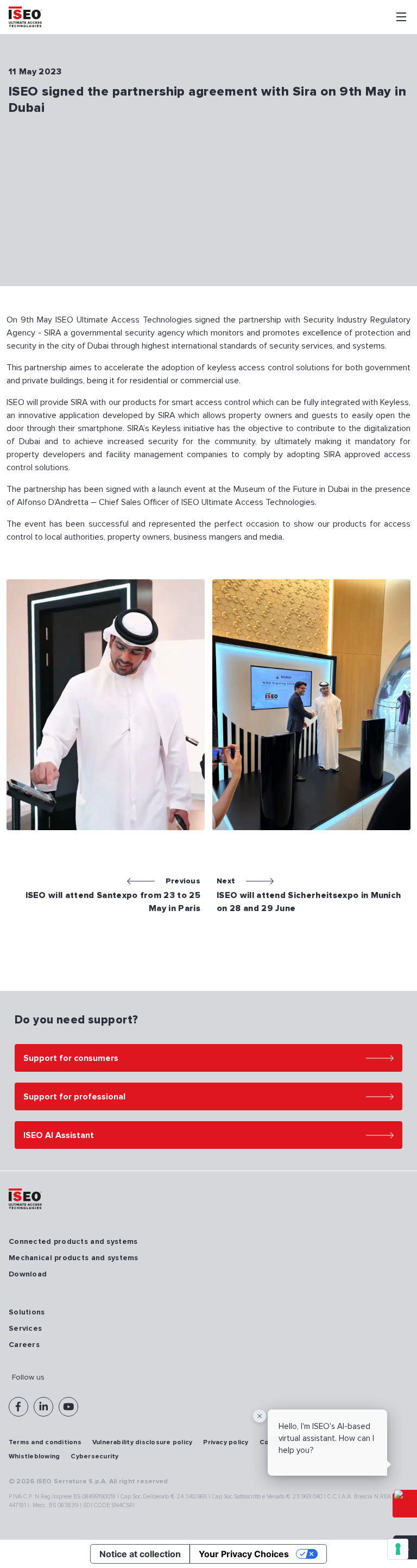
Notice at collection (140, 1553)
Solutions (27, 1312)
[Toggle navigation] (401, 16)
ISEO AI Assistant (58, 1135)
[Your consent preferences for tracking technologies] (398, 1549)
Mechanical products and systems (73, 1257)
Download (28, 1274)
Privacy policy (225, 1442)
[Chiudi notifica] (259, 1415)
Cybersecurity (94, 1456)
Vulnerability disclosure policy (142, 1442)
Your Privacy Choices (244, 1553)
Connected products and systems (73, 1241)
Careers (24, 1344)
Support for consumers (70, 1058)
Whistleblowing (34, 1456)
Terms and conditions (45, 1442)
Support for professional (74, 1096)
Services (25, 1328)
